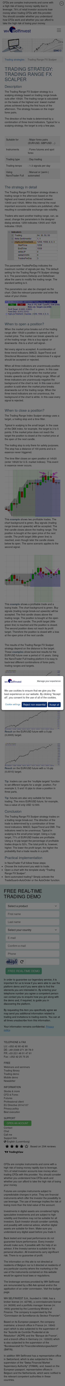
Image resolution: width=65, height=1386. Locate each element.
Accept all (54, 704)
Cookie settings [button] (12, 704)
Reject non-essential (34, 704)
